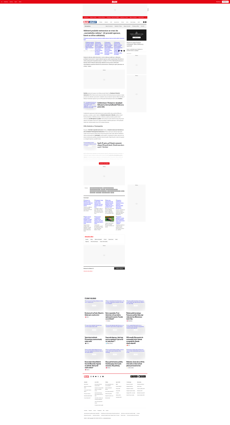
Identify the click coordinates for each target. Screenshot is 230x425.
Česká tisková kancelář (108, 188)
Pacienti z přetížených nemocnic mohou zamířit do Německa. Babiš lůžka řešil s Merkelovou (120, 212)
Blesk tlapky (133, 22)
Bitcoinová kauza (94, 241)
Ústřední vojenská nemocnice (114, 191)
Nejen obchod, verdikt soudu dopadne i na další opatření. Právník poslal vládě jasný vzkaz (87, 227)
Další (139, 22)
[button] (134, 376)
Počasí (122, 22)
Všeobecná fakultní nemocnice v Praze (98, 191)
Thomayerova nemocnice (112, 189)
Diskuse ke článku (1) (89, 268)
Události (106, 22)
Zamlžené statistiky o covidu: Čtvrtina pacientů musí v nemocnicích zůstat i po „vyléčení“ (120, 227)
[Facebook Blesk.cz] (144, 22)
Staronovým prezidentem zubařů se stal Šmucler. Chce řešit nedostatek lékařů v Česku (98, 227)
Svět (111, 22)
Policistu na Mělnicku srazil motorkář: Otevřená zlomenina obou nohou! (88, 209)
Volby (91, 239)
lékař (123, 191)
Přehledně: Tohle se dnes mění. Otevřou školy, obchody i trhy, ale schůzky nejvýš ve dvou (98, 211)
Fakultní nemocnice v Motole (96, 188)
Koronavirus (88, 26)
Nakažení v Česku (118, 26)
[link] (91, 376)
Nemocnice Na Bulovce (95, 189)
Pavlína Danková (106, 192)
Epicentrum (116, 22)
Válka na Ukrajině (98, 239)
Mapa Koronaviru (109, 26)
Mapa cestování (127, 26)
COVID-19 (99, 192)
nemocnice (92, 192)
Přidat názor (119, 268)
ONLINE (142, 26)
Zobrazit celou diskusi (88, 271)
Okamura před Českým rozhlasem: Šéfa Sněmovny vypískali (135, 44)
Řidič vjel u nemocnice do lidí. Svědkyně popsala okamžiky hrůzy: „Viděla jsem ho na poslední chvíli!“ (109, 211)
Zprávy (86, 239)
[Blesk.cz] (114, 2)
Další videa (129, 53)
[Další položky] (146, 17)
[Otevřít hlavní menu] (2, 2)
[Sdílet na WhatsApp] (123, 50)
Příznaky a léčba (135, 26)
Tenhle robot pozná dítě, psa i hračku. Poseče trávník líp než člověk (109, 225)
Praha (112, 192)
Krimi (127, 22)
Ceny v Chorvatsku (103, 241)
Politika (100, 22)
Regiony (87, 241)
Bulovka (103, 189)
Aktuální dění (89, 236)
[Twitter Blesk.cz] (145, 22)
